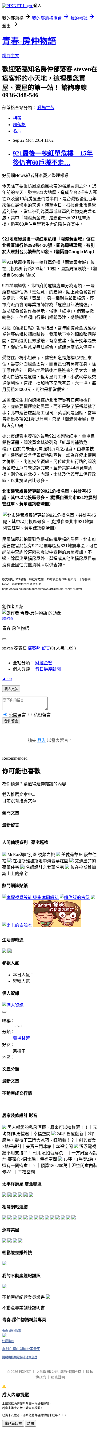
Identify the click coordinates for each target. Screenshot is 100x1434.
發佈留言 (11, 721)
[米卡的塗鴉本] (17, 925)
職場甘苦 (45, 107)
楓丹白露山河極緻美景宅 (21, 1349)
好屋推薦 (8, 1341)
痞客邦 (34, 648)
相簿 (17, 118)
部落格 (19, 124)
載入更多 (11, 689)
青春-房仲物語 (29, 41)
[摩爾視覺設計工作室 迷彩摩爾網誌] (30, 897)
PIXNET (25, 1372)
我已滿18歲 (13, 1424)
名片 (17, 131)
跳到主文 (10, 56)
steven (7, 618)
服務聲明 (58, 1377)
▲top (7, 678)
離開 (30, 1424)
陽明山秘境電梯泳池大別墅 (19, 1357)
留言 (46, 648)
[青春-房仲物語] (4, 1336)
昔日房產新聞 (48, 669)
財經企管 (43, 663)
